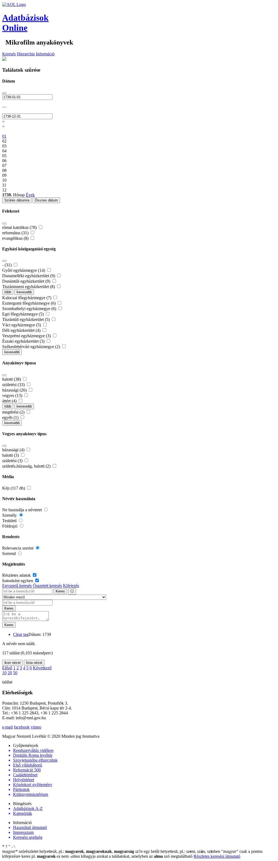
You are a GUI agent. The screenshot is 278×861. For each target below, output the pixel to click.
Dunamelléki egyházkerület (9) (29, 275)
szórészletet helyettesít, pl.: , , (68, 851)
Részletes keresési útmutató (217, 856)
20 (10, 672)
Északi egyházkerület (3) (24, 341)
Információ (45, 54)
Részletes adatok (17, 575)
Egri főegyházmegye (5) (23, 314)
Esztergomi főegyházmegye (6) (29, 303)
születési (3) (13, 460)
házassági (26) (15, 390)
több (7, 292)
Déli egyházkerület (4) (22, 330)
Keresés (9, 54)
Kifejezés (71, 585)
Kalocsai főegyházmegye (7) (27, 297)
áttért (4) (10, 401)
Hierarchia (26, 54)
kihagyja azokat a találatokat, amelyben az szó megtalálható (132, 856)
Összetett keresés (47, 585)
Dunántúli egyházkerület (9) (26, 281)
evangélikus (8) (16, 238)
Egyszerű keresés (17, 585)
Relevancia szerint (18, 548)
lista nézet (34, 663)
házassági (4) (14, 449)
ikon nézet (12, 663)
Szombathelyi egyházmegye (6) (29, 308)
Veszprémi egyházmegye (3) (27, 335)
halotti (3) (11, 455)
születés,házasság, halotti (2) (27, 466)
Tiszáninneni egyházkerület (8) (29, 286)
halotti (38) (12, 379)
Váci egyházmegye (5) (22, 325)
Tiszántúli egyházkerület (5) (26, 319)
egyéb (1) (11, 417)
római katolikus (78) (20, 227)
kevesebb (24, 292)
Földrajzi (10, 526)
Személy (10, 515)
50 (15, 672)
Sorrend (9, 553)
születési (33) (14, 384)
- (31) (7, 265)
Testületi (10, 520)
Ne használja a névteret (22, 509)
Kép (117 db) (14, 488)
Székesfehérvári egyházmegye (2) (31, 346)
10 (4, 672)
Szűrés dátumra (16, 200)
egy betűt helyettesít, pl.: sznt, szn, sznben (178, 851)
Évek (30, 195)
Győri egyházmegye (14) (24, 270)
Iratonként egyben (18, 580)
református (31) (16, 233)
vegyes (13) (12, 395)
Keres (60, 591)
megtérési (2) (14, 412)
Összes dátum (46, 200)
